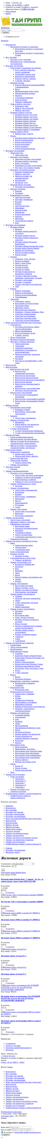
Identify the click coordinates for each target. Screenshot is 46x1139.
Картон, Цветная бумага (25, 662)
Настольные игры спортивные (27, 758)
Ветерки (18, 613)
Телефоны (19, 685)
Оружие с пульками (23, 282)
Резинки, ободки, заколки (25, 79)
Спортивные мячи (22, 550)
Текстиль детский (13, 467)
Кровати (13, 416)
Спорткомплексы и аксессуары (22, 558)
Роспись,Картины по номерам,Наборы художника (26, 737)
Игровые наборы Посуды (25, 123)
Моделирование (21, 726)
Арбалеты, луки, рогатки (25, 259)
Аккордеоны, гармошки (24, 694)
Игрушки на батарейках (24, 187)
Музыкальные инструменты (21, 692)
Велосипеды (11, 45)
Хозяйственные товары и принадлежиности (23, 794)
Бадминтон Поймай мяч (24, 564)
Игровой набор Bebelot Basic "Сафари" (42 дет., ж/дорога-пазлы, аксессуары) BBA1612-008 (22, 880)
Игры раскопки (21, 747)
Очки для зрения (17, 777)
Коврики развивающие (24, 172)
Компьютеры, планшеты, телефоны (24, 681)
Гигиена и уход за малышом (21, 473)
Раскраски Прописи (23, 679)
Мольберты (19, 422)
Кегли (17, 575)
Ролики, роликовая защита (25, 634)
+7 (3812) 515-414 (8, 1056)
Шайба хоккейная (22, 607)
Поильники (19, 499)
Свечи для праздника (23, 535)
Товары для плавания (19, 584)
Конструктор (11, 365)
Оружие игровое (22, 267)
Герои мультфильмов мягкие (21, 437)
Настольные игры (17, 745)
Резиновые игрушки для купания (28, 166)
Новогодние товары (14, 450)
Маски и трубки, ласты (24, 588)
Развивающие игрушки (19, 195)
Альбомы (19, 654)
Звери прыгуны (21, 155)
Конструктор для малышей (21, 393)
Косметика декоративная (25, 76)
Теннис (18, 579)
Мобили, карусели (22, 174)
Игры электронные (18, 337)
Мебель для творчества (19, 420)
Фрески (18, 743)
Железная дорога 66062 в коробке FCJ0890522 (20, 920)
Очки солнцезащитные (19, 552)
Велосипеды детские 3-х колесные (24, 47)
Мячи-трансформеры (23, 331)
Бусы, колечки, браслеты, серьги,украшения (25, 71)
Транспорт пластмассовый (25, 318)
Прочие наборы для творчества (27, 734)
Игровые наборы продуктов (26, 125)
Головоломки (15, 645)
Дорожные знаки (22, 306)
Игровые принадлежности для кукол (30, 138)
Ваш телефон (6, 1130)
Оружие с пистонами (23, 280)
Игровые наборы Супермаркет (27, 129)
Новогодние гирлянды (24, 454)
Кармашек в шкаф (22, 410)
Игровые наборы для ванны (26, 161)
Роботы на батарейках (24, 293)
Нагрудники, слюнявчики (25, 497)
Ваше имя (5, 1127)
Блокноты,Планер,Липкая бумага (28, 656)
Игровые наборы (17, 227)
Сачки (17, 639)
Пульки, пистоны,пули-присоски (28, 284)
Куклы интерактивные (24, 140)
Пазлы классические (23, 770)
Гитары (18, 698)
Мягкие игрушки (12, 435)
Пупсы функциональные (25, 149)
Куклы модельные (22, 144)
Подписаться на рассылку (11, 1112)
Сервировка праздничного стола (28, 537)
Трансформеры (21, 297)
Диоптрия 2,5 (20, 785)
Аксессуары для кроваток (25, 418)
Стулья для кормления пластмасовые (30, 433)
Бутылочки (19, 492)
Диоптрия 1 (20, 779)
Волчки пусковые (22, 261)
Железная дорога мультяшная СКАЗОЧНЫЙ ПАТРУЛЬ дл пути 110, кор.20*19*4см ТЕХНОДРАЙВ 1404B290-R (20, 998)
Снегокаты (19, 605)
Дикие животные (22, 344)
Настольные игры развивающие (28, 755)
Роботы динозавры (22, 291)
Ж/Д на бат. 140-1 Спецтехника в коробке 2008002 (22, 902)
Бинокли (18, 229)
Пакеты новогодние (23, 463)
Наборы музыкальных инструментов (30, 707)
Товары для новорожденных (17, 471)
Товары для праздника (15, 518)
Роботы (13, 289)
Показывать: (6, 866)
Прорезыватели (21, 503)
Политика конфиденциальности (18, 1048)
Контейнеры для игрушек (20, 407)
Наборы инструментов (24, 250)
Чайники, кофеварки (23, 102)
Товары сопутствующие (15, 774)
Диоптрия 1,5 (20, 781)
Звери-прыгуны (16, 153)
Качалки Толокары (17, 189)
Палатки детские (17, 554)
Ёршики (18, 494)
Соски (17, 507)
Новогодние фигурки (19, 458)
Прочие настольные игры (25, 762)
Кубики (18, 204)
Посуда (18, 501)
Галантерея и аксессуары (25, 74)
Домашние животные (23, 348)
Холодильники (21, 100)
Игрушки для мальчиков (15, 225)
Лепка (17, 724)
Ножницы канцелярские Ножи (27, 666)
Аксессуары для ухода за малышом (29, 475)
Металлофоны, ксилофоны (26, 702)
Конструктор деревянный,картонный (24, 372)
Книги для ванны (22, 163)
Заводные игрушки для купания (28, 159)
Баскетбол (19, 567)
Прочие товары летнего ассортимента (24, 631)
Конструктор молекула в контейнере (29, 380)
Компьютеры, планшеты (25, 683)
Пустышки (19, 505)
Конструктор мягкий (23, 382)
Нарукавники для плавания (26, 592)
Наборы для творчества (19, 713)
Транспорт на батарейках (25, 316)
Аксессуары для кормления (26, 490)
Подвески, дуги (21, 183)
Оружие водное (21, 265)
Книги (13, 675)
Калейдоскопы (16, 649)
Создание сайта (7, 1116)
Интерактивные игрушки (20, 185)
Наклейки (19, 530)
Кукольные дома (21, 106)
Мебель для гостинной (24, 108)
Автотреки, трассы (22, 301)
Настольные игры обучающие (27, 753)
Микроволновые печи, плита (27, 91)
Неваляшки (19, 208)
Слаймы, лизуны (22, 335)
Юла (17, 223)
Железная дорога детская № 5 (13, 974)
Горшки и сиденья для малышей (28, 477)
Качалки (18, 191)
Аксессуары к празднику (20, 520)
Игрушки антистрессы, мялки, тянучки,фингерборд (27, 328)
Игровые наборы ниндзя (25, 236)
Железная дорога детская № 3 (13, 956)
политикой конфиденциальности (27, 1132)
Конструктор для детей (19, 369)
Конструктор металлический (26, 378)
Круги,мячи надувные (24, 586)
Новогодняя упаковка (19, 460)
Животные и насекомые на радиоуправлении (26, 351)
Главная (9, 848)
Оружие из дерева (22, 270)
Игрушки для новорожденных (22, 170)
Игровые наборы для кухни (26, 117)
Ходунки (18, 486)
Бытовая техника (17, 83)
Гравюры (18, 721)
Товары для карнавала (19, 465)
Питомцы (19, 359)
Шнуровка (19, 219)
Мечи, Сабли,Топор (23, 263)
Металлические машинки (25, 310)
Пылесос (18, 96)
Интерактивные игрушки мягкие (23, 439)
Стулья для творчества (24, 427)
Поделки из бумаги (23, 732)
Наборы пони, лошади (24, 134)
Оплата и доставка (13, 1046)
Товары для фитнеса (23, 560)
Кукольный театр (17, 687)
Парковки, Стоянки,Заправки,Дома (29, 312)
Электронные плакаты (24, 221)
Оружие (13, 257)
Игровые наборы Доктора (25, 121)
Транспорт (14, 299)
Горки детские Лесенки (24, 617)
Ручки (17, 671)
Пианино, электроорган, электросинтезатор (25, 710)
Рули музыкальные (22, 214)
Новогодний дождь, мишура (26, 456)
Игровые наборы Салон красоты (28, 127)
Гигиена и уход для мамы (20, 59)
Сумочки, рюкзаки (22, 81)
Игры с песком (21, 624)
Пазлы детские (21, 768)
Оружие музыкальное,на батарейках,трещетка (25, 273)
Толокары (19, 193)
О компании (11, 1043)
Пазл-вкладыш (21, 210)
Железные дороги (22, 308)
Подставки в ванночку (24, 516)
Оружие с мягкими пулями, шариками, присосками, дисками (28, 277)
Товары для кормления (19, 488)
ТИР (17, 286)
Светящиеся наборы (23, 533)
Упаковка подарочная (19, 539)
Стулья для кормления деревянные (29, 431)
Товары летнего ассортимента (22, 609)
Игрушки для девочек (14, 66)
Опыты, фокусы (21, 760)
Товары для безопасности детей (23, 484)
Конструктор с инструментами (27, 388)
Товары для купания (18, 509)
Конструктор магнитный (25, 376)
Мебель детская (12, 405)
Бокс (17, 569)
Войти (8, 13)
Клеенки (13, 469)
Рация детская (20, 255)
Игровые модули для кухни (26, 115)
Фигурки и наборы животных (22, 342)
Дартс (17, 573)
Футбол (18, 581)
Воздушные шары (22, 526)
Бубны (17, 696)
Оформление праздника (20, 524)
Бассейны (19, 611)
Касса (17, 89)
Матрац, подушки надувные (26, 590)
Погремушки (20, 180)
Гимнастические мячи (24, 545)
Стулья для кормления (19, 429)
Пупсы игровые (21, 146)
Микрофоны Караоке (23, 704)
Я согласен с (22, 1132)
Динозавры (19, 346)
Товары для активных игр (20, 562)
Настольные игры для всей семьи (28, 751)
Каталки (18, 202)
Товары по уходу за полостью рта (28, 482)
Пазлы (13, 764)
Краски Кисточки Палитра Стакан (29, 664)
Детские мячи (20, 547)
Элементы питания (18, 791)
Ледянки (18, 596)
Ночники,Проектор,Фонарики (22, 340)
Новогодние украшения (20, 452)
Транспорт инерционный (25, 314)
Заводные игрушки (23, 197)
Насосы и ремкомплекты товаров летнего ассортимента (28, 627)
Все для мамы (11, 57)
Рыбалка (18, 216)
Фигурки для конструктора (26, 390)
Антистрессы (15, 325)
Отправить (5, 1135)
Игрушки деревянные (24, 199)
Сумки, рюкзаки (21, 673)
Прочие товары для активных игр (28, 577)
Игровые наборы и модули (21, 113)
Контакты (10, 1050)
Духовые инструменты (24, 700)
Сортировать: (6, 864)
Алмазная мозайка (22, 715)
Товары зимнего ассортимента (22, 594)
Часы (12, 772)
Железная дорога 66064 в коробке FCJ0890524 (20, 938)
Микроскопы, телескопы (25, 749)
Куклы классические (23, 142)
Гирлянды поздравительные (26, 528)
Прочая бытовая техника (25, 93)
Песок (17, 730)
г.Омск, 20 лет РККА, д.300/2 (17, 5)
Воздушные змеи (22, 615)
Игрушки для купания (19, 157)
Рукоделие (19, 741)
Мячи (12, 543)
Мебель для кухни (22, 110)
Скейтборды (20, 641)
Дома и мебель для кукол (20, 104)
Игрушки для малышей (15, 151)
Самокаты (19, 637)
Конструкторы (11, 367)
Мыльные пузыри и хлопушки (22, 522)
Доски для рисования (19, 647)
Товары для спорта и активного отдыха (21, 541)
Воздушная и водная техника (27, 303)
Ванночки (19, 514)
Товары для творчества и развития (19, 643)
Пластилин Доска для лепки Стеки (29, 668)
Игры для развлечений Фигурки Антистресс (24, 323)
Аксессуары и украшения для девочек (25, 68)
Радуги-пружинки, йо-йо (25, 333)
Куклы (13, 136)
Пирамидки (20, 212)
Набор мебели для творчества (27, 424)
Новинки (4, 41)
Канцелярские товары (19, 651)
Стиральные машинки (24, 98)
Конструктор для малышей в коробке (30, 399)
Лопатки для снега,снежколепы (27, 598)
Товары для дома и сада (19, 789)
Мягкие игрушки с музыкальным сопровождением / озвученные (23, 447)
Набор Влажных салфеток (25, 480)
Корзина (5, 32)
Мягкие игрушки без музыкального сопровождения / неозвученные (24, 442)
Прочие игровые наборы (25, 253)
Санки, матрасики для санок (26, 603)
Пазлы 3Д (19, 766)
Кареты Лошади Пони (19, 132)
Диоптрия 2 (20, 783)
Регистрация (11, 11)
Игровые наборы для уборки (26, 119)
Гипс (17, 719)
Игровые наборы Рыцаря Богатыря (29, 246)
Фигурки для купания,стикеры (27, 168)
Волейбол (19, 571)
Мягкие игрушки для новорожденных (23, 177)
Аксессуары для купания (25, 511)
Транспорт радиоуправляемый (27, 320)
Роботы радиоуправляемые (26, 295)
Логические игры (22, 206)
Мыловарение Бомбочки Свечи (27, 728)
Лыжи (17, 600)
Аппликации (20, 717)
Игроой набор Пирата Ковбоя (27, 248)
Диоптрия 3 (20, 787)
